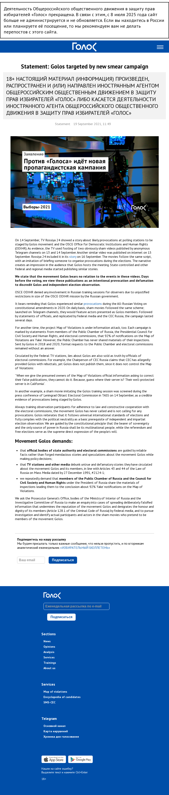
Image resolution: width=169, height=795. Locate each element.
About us (49, 668)
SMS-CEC (49, 702)
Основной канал (54, 726)
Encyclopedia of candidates (62, 697)
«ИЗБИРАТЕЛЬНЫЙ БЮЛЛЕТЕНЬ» (85, 547)
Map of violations (55, 691)
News (47, 641)
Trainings (49, 663)
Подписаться (63, 560)
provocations (93, 304)
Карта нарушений (55, 731)
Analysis (48, 652)
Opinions (49, 646)
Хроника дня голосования (61, 736)
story (72, 256)
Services (49, 657)
